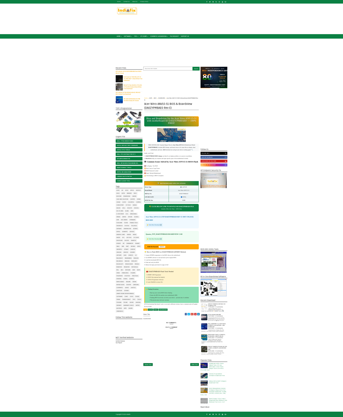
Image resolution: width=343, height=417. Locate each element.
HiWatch (133, 240)
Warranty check (129, 305)
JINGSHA (119, 252)
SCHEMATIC (120, 287)
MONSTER (127, 267)
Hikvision (119, 240)
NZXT (138, 270)
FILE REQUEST (174, 36)
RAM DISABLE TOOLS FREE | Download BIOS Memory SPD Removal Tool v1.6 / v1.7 (218, 400)
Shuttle (133, 287)
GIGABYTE (125, 231)
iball (118, 246)
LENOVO (131, 255)
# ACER (150, 309)
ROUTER (129, 284)
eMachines (133, 214)
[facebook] (206, 1)
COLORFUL (131, 202)
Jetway (126, 249)
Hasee (118, 237)
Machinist (120, 258)
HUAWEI (137, 243)
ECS (127, 214)
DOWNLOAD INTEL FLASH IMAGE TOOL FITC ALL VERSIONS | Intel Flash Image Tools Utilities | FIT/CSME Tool (212, 367)
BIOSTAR (119, 196)
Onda (118, 273)
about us (134, 1)
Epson (130, 217)
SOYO (131, 296)
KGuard (132, 252)
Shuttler (119, 290)
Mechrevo (120, 261)
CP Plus (128, 205)
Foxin (126, 222)
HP (123, 243)
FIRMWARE (132, 219)
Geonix (135, 228)
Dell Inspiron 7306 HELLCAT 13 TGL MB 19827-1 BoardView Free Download (133, 78)
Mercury (134, 261)
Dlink (127, 211)
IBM (123, 246)
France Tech (134, 222)
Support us (185, 36)
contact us (126, 1)
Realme (128, 281)
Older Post (195, 364)
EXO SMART (124, 219)
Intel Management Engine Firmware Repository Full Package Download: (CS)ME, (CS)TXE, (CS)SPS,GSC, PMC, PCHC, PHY (214, 392)
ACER (118, 190)
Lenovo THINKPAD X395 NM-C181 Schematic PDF (217, 304)
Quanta (131, 278)
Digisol (136, 208)
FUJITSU (127, 225)
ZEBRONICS (120, 311)
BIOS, (150, 112)
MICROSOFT (120, 264)
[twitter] (210, 1)
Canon (134, 196)
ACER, (147, 112)
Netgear (127, 270)
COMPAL (138, 202)
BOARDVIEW (127, 196)
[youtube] (222, 1)
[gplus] (225, 1)
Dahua (135, 205)
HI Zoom (136, 237)
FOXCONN (119, 222)
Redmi (134, 281)
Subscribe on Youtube (208, 161)
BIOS (135, 193)
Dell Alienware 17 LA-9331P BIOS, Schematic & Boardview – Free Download (217, 325)
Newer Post (148, 364)
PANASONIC (125, 273)
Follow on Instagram (208, 165)
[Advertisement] (194, 18)
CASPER (132, 199)
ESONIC (136, 217)
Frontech (119, 225)
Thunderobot (126, 299)
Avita (123, 193)
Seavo (127, 287)
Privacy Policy (144, 1)
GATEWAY (119, 228)
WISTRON (119, 308)
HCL (123, 237)
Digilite (129, 208)
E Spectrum (120, 214)
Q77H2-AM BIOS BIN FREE (214, 314)
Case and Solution (122, 199)
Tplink (126, 302)
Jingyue (126, 252)
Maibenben (128, 258)
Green (129, 234)
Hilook (127, 240)
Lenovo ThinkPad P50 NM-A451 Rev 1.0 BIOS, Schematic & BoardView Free (217, 348)
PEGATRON (119, 276)
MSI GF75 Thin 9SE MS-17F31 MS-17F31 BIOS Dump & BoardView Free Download (133, 86)
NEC (122, 270)
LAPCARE (119, 255)
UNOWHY (119, 305)
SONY (126, 296)
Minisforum (129, 264)
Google (132, 231)
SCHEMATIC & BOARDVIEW (158, 36)
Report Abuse (205, 407)
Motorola (135, 267)
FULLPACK (134, 225)
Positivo (127, 276)
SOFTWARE (127, 36)
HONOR (119, 243)
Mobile (137, 264)
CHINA (139, 199)
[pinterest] (213, 1)
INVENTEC (119, 249)
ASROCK (138, 190)
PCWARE (133, 273)
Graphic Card (121, 234)
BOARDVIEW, (155, 112)
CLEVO (124, 202)
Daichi (118, 208)
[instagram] (219, 1)
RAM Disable (120, 281)
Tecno (137, 296)
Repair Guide (120, 284)
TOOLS (139, 299)
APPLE (132, 190)
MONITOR (119, 267)
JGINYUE (133, 249)
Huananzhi (130, 243)
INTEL (139, 246)
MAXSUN (136, 258)
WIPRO (138, 305)
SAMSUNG (136, 284)
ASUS (118, 193)
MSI (118, 270)
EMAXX (118, 217)
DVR (132, 211)
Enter (124, 217)
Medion (127, 261)
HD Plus (129, 237)
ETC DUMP (144, 36)
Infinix (133, 246)
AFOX (126, 190)
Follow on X (205, 153)
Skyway (126, 290)
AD (122, 190)
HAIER (134, 234)
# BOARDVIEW (163, 309)
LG (136, 255)
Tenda (118, 299)
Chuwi (118, 202)
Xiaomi (131, 308)
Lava (125, 255)
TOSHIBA (119, 302)
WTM (125, 308)
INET (127, 246)
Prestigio (135, 276)
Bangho (129, 193)
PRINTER (119, 278)
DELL (124, 208)
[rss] (216, 1)
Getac (118, 231)
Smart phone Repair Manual (125, 293)
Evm (118, 219)
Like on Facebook (206, 157)
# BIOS (156, 309)
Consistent (120, 205)
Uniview (138, 302)
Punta (125, 278)
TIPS (135, 36)
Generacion (127, 228)
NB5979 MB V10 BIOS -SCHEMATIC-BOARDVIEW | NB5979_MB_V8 (217, 335)
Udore (132, 302)
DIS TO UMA (120, 211)
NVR (134, 270)
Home (119, 1)
